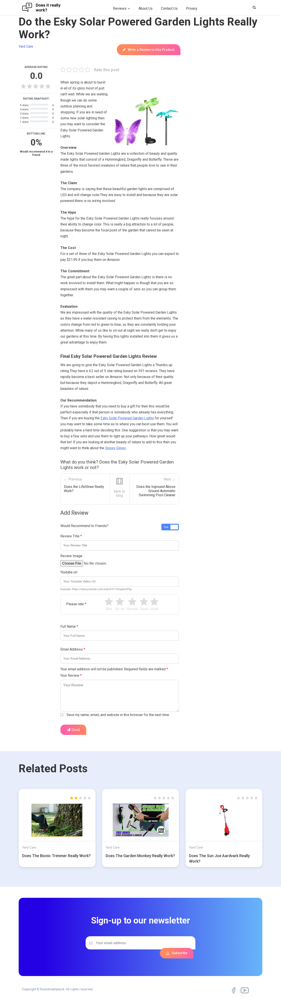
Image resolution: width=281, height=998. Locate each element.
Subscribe (179, 953)
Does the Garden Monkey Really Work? (140, 855)
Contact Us (169, 8)
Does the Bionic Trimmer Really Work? (56, 855)
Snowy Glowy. (115, 448)
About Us (146, 8)
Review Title (71, 536)
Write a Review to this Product (151, 50)
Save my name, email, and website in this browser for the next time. (118, 715)
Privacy (191, 8)
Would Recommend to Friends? (84, 526)
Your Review (71, 675)
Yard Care (26, 46)
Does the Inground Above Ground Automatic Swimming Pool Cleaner (155, 491)
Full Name (69, 626)
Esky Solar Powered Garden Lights (127, 418)
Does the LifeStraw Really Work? (84, 489)
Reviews (119, 8)
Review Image (71, 556)
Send (75, 730)
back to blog (119, 493)
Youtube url (68, 572)
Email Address (72, 649)
